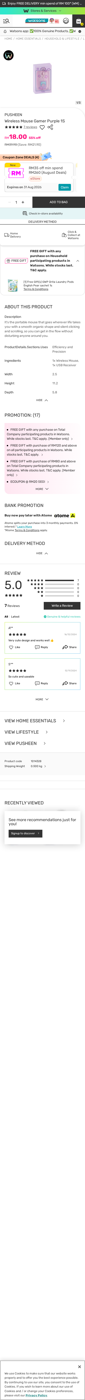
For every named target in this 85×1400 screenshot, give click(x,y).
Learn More (24, 526)
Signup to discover (23, 833)
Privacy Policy (36, 1395)
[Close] (80, 1367)
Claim (65, 187)
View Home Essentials (31, 720)
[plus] (22, 202)
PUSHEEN (13, 114)
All (6, 616)
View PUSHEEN (21, 743)
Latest (15, 616)
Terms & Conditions (36, 289)
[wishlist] (42, 127)
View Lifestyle (22, 732)
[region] (42, 1380)
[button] (78, 20)
